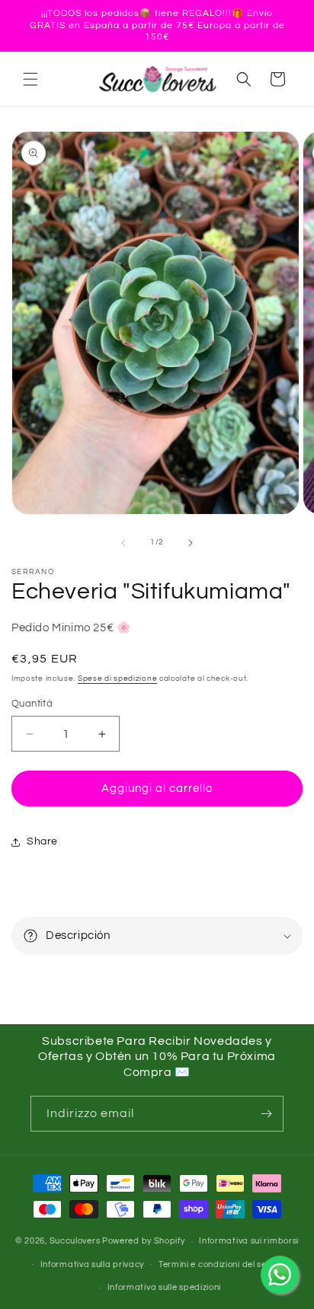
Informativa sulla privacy (92, 1264)
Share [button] (42, 841)
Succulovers (75, 1241)
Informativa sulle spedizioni (164, 1287)
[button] (30, 79)
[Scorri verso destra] (190, 543)
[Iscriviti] (266, 1114)
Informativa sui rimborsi (249, 1241)
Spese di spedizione (117, 678)
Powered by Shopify (143, 1241)
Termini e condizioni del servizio (223, 1264)
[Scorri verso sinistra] (123, 543)
